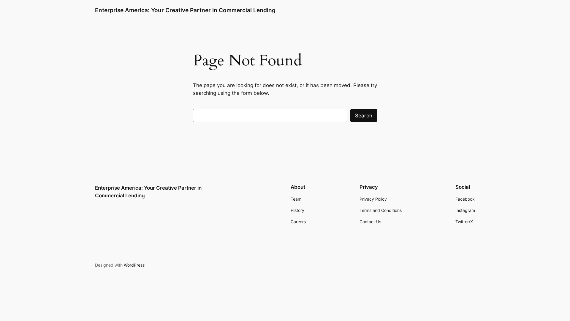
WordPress (134, 265)
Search (363, 116)
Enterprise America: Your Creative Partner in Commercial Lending (185, 10)
